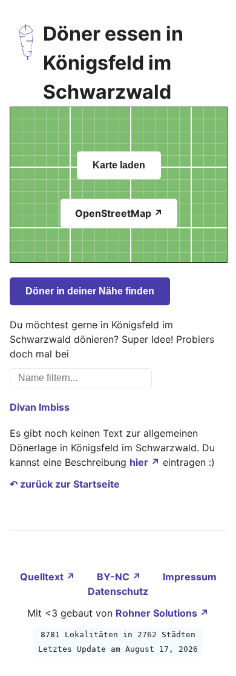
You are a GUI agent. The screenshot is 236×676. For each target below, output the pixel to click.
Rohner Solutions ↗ (162, 613)
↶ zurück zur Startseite (65, 484)
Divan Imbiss (40, 407)
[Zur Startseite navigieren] (26, 63)
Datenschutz (118, 591)
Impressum (190, 577)
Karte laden (119, 165)
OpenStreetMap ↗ (119, 213)
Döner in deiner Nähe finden (89, 291)
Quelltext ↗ (48, 577)
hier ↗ (144, 462)
